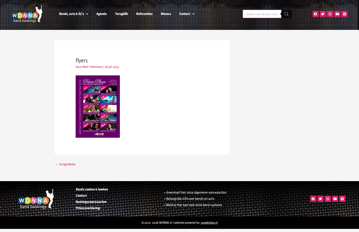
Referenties (144, 14)
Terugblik (121, 14)
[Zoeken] (286, 14)
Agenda (101, 14)
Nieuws (166, 14)
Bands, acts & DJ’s (71, 14)
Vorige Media (65, 164)
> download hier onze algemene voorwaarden (195, 192)
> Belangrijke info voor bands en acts (189, 199)
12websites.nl (209, 223)
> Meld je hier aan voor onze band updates (193, 205)
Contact (184, 14)
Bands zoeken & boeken (92, 189)
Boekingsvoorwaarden (91, 202)
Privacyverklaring (88, 208)
